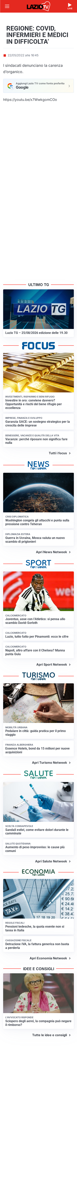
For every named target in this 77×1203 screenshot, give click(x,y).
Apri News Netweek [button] (51, 552)
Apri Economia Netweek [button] (48, 958)
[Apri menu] (7, 6)
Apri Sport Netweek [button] (51, 664)
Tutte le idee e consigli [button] (49, 1035)
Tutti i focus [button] (58, 453)
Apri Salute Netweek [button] (51, 861)
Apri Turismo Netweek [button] (49, 763)
